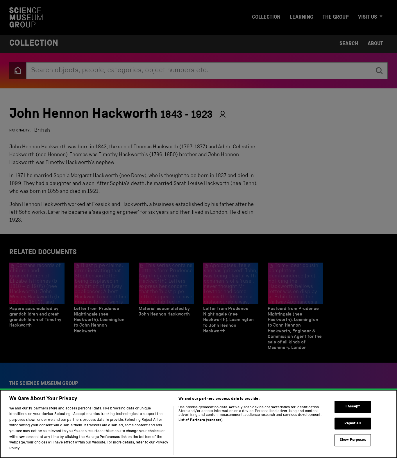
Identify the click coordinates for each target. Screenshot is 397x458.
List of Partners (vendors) (200, 420)
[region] (198, 424)
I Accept (353, 407)
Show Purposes (353, 440)
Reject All (352, 423)
